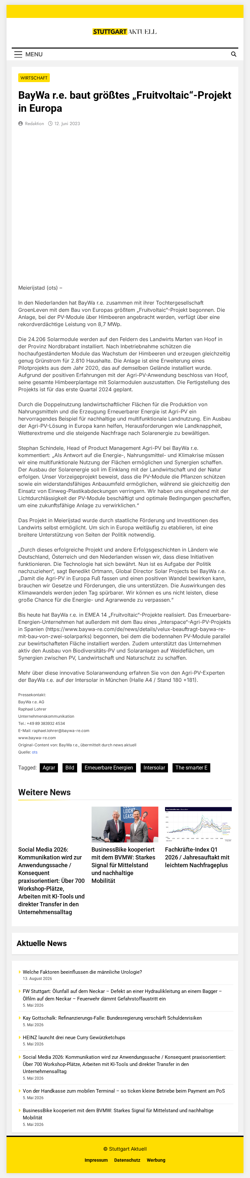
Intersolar (154, 768)
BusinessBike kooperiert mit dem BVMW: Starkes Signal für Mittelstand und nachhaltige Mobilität (123, 865)
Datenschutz (127, 1160)
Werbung (156, 1160)
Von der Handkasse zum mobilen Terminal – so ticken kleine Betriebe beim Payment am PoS (124, 1091)
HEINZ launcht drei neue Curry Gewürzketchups (74, 1038)
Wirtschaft (34, 78)
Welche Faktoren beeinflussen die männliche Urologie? (82, 972)
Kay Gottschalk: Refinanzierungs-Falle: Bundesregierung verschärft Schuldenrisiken (112, 1018)
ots (34, 752)
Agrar (49, 768)
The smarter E (191, 768)
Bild (69, 768)
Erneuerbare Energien (109, 768)
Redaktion (34, 123)
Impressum (96, 1160)
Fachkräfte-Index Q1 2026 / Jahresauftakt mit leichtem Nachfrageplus (197, 857)
